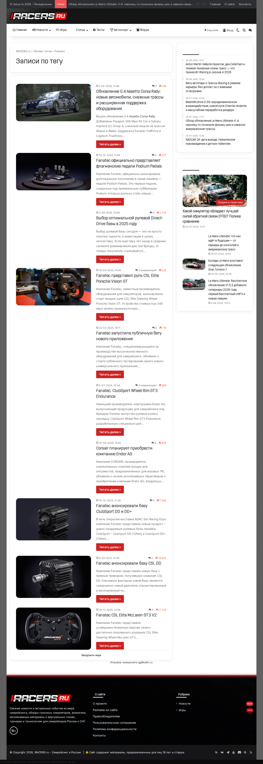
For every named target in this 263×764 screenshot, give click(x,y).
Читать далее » (110, 144)
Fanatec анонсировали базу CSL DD (128, 564)
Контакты (245, 4)
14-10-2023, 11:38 (110, 500)
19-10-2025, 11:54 (109, 155)
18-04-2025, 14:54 (110, 270)
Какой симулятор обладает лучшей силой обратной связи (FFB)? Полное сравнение (212, 217)
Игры (63, 30)
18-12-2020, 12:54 (109, 609)
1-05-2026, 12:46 (109, 86)
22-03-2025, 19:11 (109, 327)
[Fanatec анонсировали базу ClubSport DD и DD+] (53, 519)
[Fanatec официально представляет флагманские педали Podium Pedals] (53, 172)
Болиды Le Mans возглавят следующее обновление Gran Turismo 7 (225, 265)
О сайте (230, 4)
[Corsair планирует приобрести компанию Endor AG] (53, 462)
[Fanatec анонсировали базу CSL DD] (53, 577)
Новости (42, 30)
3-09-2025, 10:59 (109, 212)
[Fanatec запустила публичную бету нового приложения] (53, 346)
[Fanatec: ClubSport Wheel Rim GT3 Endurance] (53, 404)
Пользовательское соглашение (114, 722)
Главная (215, 4)
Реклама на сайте (105, 710)
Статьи (80, 30)
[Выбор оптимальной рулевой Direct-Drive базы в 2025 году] (53, 229)
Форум (144, 30)
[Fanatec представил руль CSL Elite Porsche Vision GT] (53, 287)
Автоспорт (120, 30)
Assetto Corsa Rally (142, 116)
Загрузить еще (91, 655)
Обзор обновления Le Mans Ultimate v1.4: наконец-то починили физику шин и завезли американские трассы (141, 4)
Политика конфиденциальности (114, 729)
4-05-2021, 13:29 (109, 557)
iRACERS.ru (23, 51)
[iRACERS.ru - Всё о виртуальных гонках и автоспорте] (38, 16)
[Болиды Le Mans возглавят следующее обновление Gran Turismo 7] (194, 264)
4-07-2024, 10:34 (109, 385)
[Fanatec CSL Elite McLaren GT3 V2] (53, 629)
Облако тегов (42, 51)
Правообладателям (106, 716)
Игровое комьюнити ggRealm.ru (131, 662)
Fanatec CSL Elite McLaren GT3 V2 (126, 615)
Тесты (100, 30)
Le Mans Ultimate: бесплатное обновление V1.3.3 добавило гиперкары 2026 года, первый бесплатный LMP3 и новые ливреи (227, 290)
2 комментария (147, 270)
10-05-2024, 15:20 (110, 442)
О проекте (100, 703)
